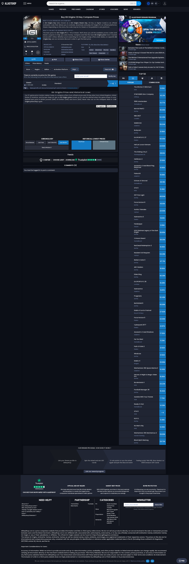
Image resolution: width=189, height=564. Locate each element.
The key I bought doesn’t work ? (32, 510)
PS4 (92, 44)
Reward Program (112, 510)
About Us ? (25, 504)
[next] (39, 38)
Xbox (97, 509)
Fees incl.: (108, 69)
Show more (145, 45)
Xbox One (97, 44)
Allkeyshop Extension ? (29, 515)
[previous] (25, 38)
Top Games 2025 (112, 517)
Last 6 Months (52, 142)
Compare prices (72, 88)
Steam (63, 54)
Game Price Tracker (110, 507)
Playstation (99, 514)
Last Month (63, 142)
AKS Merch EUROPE (110, 522)
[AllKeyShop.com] (9, 3)
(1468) (99, 160)
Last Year (41, 142)
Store (28, 69)
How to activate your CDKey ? (31, 511)
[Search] (138, 3)
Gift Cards (110, 511)
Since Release (30, 142)
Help (182, 561)
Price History (37, 63)
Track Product (47, 147)
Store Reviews (111, 515)
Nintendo (98, 520)
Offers (27, 63)
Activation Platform (61, 69)
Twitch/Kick (74, 504)
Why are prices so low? (29, 508)
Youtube (90, 504)
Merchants (74, 506)
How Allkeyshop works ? (29, 506)
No (152, 561)
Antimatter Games (67, 49)
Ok (148, 561)
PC (96, 504)
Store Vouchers (112, 504)
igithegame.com (66, 47)
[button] (165, 3)
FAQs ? (24, 513)
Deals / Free (110, 513)
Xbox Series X (104, 44)
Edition (46, 69)
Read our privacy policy (138, 561)
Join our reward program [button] (94, 471)
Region (37, 69)
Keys (74, 69)
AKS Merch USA (111, 519)
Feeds (46, 63)
